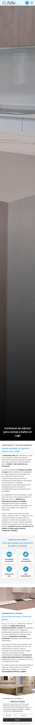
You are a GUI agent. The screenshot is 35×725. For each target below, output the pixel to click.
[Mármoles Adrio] (10, 2)
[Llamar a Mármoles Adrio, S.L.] (27, 3)
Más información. (18, 711)
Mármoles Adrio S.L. (10, 624)
